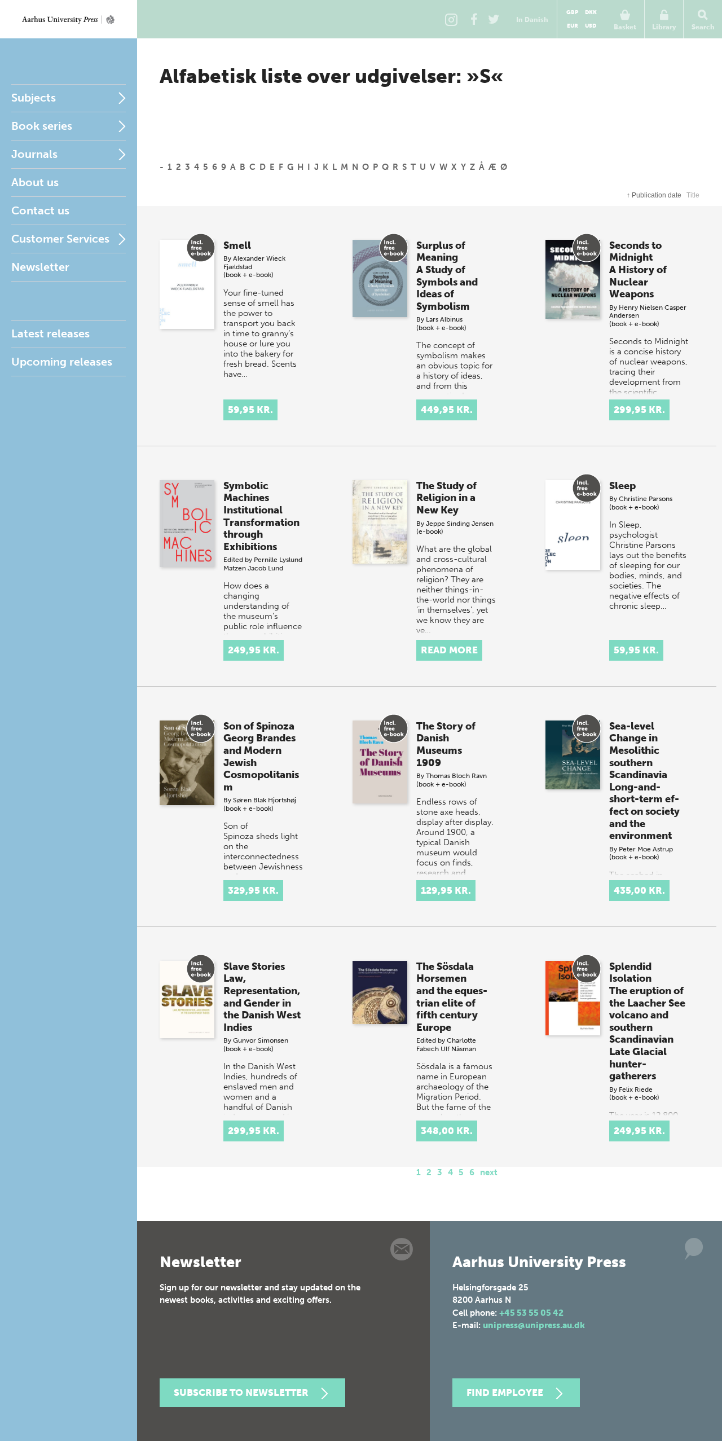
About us (35, 182)
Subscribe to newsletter (241, 1392)
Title (692, 195)
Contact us (40, 210)
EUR (572, 26)
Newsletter (40, 267)
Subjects (33, 97)
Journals (34, 154)
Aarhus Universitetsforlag (68, 19)
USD (590, 26)
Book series (41, 126)
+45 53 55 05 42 (531, 1313)
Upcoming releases (61, 361)
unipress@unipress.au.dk (534, 1325)
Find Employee (504, 1392)
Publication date (654, 195)
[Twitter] (493, 19)
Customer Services (60, 238)
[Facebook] (474, 19)
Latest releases (50, 333)
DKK (591, 12)
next (489, 1172)
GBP (572, 12)
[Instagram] (451, 19)
